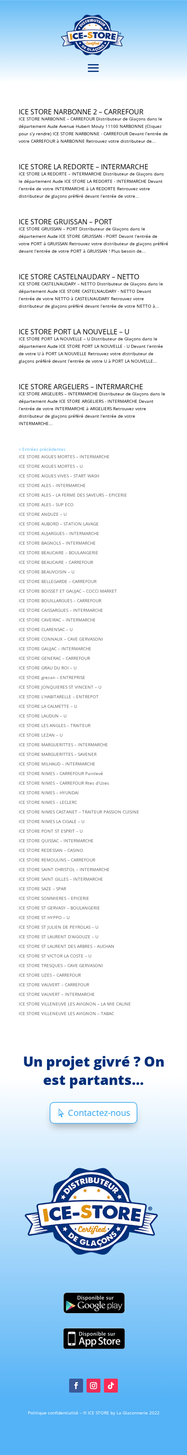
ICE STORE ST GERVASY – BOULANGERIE (59, 908)
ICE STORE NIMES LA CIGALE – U (51, 821)
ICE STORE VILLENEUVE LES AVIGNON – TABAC (66, 1013)
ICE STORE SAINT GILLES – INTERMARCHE (61, 879)
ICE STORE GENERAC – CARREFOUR (54, 658)
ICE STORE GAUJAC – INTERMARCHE (55, 648)
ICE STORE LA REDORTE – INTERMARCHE (83, 167)
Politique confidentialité (54, 1413)
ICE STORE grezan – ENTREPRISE (52, 677)
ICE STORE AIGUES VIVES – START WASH (59, 476)
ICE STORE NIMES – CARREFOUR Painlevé (61, 773)
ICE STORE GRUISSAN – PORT (65, 221)
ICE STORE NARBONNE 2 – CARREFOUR (81, 112)
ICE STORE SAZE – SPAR (42, 888)
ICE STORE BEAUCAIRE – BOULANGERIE (58, 552)
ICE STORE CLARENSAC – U (46, 629)
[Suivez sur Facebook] (76, 1386)
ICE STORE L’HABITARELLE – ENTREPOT (59, 696)
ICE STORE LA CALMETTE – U (48, 706)
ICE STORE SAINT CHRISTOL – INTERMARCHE (64, 869)
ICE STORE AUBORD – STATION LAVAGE (59, 524)
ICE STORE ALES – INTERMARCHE (52, 485)
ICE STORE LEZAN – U (41, 735)
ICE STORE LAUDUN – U (43, 716)
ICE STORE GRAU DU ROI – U (48, 668)
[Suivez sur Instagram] (93, 1386)
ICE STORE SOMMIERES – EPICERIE (54, 898)
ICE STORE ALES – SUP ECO (46, 504)
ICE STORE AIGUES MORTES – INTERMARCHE (64, 456)
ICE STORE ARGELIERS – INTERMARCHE (81, 386)
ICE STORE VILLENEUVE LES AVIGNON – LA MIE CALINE (75, 1004)
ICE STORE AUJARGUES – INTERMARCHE (59, 533)
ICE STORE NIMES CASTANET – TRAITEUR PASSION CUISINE (79, 812)
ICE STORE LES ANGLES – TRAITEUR (54, 725)
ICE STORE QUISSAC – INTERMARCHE (56, 840)
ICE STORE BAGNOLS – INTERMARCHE (57, 543)
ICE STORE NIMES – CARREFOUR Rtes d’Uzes (64, 783)
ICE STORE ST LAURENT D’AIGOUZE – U (58, 936)
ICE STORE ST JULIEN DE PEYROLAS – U (58, 927)
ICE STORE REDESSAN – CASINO (51, 850)
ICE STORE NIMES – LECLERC (48, 802)
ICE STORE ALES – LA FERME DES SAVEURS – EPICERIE (73, 495)
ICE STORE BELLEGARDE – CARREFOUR (58, 581)
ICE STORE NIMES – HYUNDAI (49, 792)
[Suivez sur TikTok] (111, 1386)
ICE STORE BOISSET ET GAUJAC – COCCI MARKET (68, 591)
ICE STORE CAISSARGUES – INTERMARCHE (61, 610)
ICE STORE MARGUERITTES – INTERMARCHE (63, 744)
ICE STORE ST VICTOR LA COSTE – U (55, 956)
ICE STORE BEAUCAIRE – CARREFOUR (56, 562)
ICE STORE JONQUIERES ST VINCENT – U (60, 687)
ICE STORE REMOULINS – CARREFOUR (57, 860)
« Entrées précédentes (42, 449)
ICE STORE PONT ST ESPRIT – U (51, 831)
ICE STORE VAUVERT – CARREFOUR (54, 984)
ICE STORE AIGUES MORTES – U (51, 466)
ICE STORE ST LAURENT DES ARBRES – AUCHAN (66, 946)
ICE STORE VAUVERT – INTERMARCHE (57, 994)
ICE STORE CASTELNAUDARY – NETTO (79, 276)
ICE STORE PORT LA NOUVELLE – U (74, 331)
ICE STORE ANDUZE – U (43, 514)
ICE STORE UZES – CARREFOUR (50, 975)
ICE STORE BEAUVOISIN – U (46, 572)
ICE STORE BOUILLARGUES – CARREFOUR (60, 600)
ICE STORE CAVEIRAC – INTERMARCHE (57, 620)
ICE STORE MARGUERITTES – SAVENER (58, 754)
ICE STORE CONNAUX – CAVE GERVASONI (61, 639)
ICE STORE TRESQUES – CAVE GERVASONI (61, 965)
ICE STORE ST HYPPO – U (44, 917)
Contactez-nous (99, 1113)
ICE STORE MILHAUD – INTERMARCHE (57, 764)
